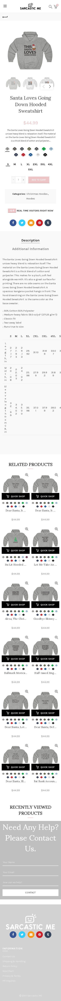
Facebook (13, 222)
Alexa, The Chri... (15, 618)
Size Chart (8, 971)
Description (30, 240)
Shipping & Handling (14, 961)
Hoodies (30, 198)
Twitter (22, 222)
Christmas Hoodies (37, 193)
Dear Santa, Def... (45, 727)
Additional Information (30, 249)
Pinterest (39, 222)
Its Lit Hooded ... (15, 564)
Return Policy (10, 966)
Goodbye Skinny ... (45, 618)
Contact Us (9, 956)
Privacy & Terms (12, 976)
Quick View (27, 475)
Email (31, 222)
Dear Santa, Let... (16, 727)
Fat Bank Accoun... (45, 781)
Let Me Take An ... (45, 564)
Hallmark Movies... (15, 673)
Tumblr (48, 222)
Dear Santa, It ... (16, 510)
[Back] (5, 16)
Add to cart (39, 180)
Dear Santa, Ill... (16, 781)
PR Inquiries (9, 980)
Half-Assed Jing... (45, 673)
